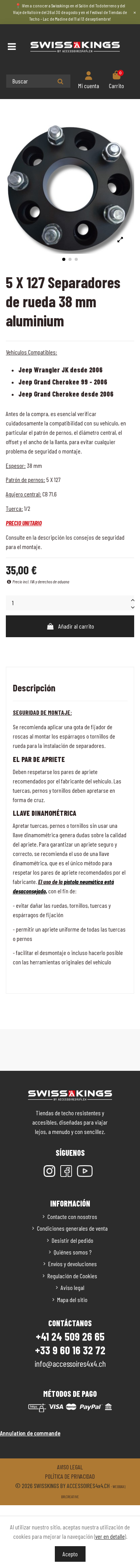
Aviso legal (72, 1287)
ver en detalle (110, 1536)
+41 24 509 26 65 (70, 1336)
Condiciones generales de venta (72, 1228)
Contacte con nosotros (72, 1216)
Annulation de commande (30, 1433)
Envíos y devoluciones (72, 1263)
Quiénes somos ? (72, 1252)
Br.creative (70, 1496)
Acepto (70, 1553)
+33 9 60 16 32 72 (70, 1350)
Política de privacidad (70, 1476)
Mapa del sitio (72, 1299)
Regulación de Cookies (72, 1275)
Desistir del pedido (72, 1240)
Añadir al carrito (76, 626)
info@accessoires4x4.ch (70, 1363)
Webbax (118, 1486)
